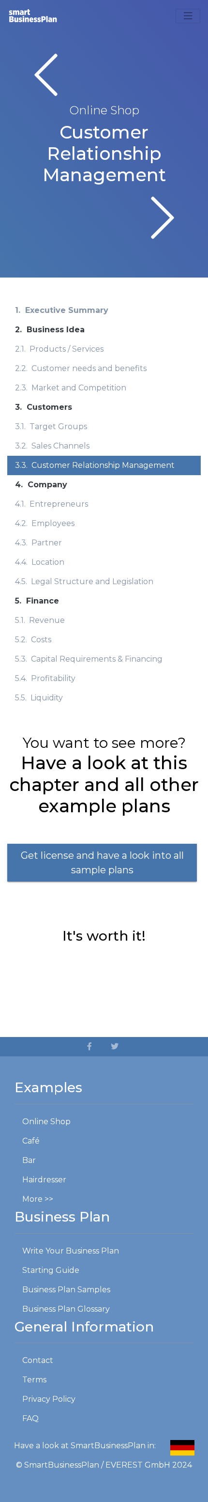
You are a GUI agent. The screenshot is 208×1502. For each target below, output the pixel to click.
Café (31, 1141)
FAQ (30, 1418)
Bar (29, 1160)
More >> (37, 1199)
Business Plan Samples (66, 1289)
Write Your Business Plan (70, 1250)
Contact (37, 1360)
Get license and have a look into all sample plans (102, 863)
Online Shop (46, 1121)
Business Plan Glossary (66, 1309)
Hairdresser (44, 1179)
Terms (34, 1379)
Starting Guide (50, 1270)
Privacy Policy (48, 1399)
